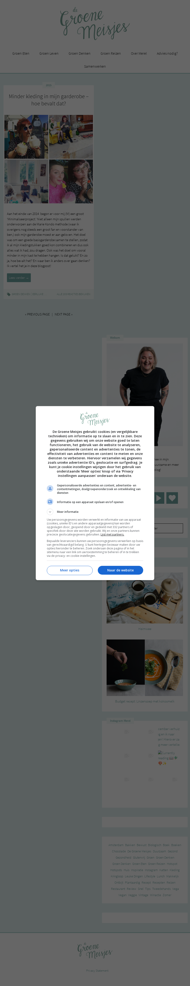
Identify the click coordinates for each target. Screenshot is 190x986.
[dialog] (95, 493)
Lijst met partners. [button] (112, 534)
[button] (95, 512)
